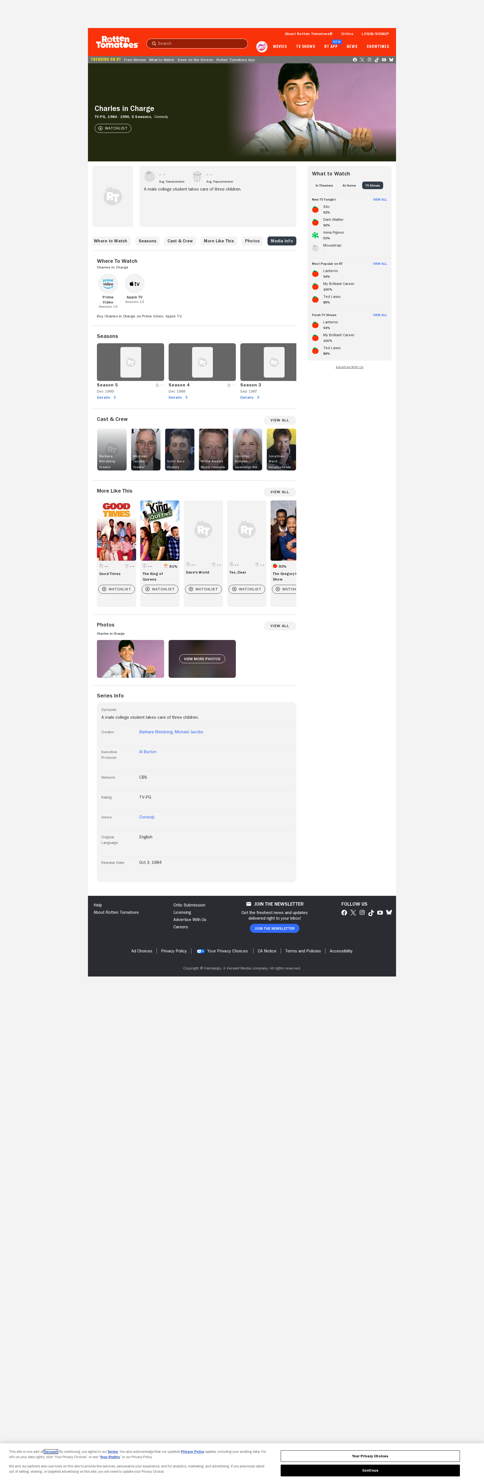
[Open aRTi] (262, 47)
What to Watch (161, 60)
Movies (280, 47)
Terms (113, 1451)
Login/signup (375, 34)
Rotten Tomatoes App (236, 60)
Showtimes (378, 47)
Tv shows (305, 47)
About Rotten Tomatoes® (309, 34)
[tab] (324, 185)
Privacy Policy (192, 1451)
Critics (347, 34)
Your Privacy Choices (227, 951)
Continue (370, 1470)
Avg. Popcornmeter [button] (219, 181)
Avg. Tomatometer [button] (172, 181)
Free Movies (135, 60)
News (352, 47)
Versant (51, 1451)
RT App (331, 47)
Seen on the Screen (195, 60)
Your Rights (110, 1457)
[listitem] (349, 208)
